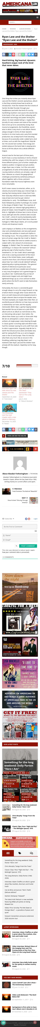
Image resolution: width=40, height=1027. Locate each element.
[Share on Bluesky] (32, 55)
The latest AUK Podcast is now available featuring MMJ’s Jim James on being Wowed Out (19, 901)
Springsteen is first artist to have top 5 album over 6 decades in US (24, 1008)
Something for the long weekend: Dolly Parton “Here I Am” (18, 765)
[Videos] (6, 997)
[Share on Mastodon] (26, 55)
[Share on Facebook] (3, 55)
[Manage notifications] (35, 1022)
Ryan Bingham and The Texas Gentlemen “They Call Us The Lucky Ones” (26, 392)
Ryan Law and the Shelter (17, 436)
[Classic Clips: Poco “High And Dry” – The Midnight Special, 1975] (6, 828)
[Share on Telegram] (29, 55)
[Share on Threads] (35, 55)
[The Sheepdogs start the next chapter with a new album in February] (9, 408)
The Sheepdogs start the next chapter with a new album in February (9, 416)
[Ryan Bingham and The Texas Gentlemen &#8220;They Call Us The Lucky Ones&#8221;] (26, 383)
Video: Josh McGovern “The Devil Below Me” (24, 996)
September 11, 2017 (21, 1000)
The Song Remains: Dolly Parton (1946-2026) (11, 789)
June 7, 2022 (8, 49)
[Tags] (20, 853)
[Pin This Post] (13, 55)
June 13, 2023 (19, 987)
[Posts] (8, 853)
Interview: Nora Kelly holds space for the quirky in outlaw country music (24, 964)
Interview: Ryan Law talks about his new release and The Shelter (9, 391)
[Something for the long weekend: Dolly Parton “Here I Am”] (6, 807)
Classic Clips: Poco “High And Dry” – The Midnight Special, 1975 (24, 827)
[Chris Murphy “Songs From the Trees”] (6, 818)
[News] (6, 1009)
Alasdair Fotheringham (24, 49)
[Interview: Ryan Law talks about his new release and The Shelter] (9, 383)
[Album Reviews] (6, 985)
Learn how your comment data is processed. (18, 551)
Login (35, 519)
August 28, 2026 (18, 773)
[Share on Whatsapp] (23, 55)
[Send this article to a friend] (16, 55)
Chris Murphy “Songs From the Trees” (10, 776)
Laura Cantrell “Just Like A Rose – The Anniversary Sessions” (24, 984)
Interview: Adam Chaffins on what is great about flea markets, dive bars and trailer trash (20, 884)
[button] (37, 17)
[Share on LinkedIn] (10, 55)
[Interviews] (6, 934)
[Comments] (31, 853)
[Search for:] (20, 22)
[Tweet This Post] (7, 55)
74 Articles (34, 474)
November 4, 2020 (20, 1012)
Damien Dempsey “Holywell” (15, 896)
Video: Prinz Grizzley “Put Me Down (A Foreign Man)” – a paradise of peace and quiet (19, 910)
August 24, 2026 (20, 969)
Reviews (13, 29)
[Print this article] (19, 55)
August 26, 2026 (9, 955)
